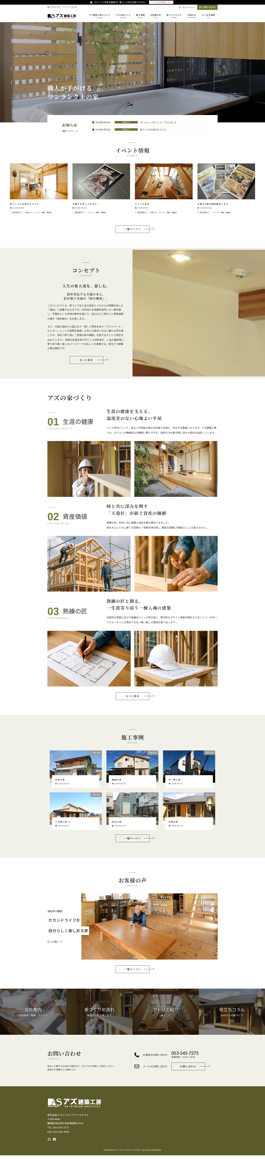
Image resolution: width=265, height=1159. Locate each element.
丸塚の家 (173, 821)
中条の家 (60, 779)
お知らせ (126, 122)
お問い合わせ (209, 7)
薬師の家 (117, 779)
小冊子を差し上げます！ (85, 203)
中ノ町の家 (174, 779)
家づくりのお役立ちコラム (153, 129)
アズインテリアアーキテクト (129, 1150)
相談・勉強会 (47, 212)
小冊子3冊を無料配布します (213, 203)
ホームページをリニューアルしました (158, 122)
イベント (36, 212)
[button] (70, 131)
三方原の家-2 (62, 821)
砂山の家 (117, 821)
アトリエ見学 (142, 203)
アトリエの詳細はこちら (161, 2)
